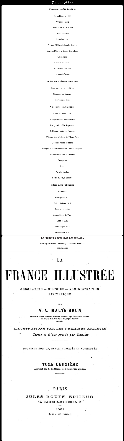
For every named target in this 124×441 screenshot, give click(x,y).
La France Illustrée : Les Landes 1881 (62, 237)
